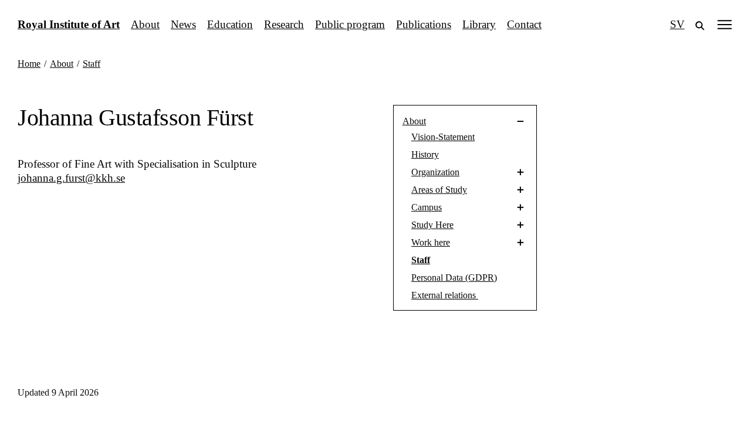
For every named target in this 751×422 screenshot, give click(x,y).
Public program (350, 24)
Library (479, 24)
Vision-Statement (443, 137)
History (425, 154)
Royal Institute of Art (69, 24)
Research (284, 24)
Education (230, 24)
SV (677, 24)
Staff (420, 260)
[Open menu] (724, 24)
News (183, 24)
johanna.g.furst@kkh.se (71, 178)
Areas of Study (439, 190)
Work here (430, 242)
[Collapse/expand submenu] (481, 121)
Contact (524, 24)
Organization (435, 172)
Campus (426, 207)
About (145, 24)
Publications (423, 24)
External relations (444, 295)
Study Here (432, 225)
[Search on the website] (700, 25)
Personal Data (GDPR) (454, 278)
